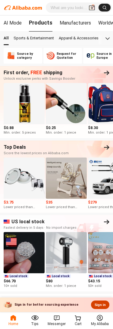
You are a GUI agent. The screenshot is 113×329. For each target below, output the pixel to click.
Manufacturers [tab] (75, 23)
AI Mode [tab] (13, 23)
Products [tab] (40, 22)
